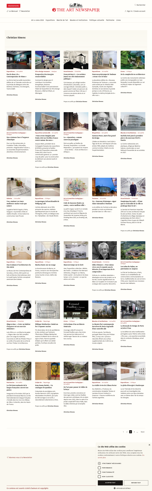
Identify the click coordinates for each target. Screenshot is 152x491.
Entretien (78, 71)
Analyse (54, 71)
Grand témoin (68, 71)
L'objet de (38, 321)
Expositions (11, 71)
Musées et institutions (128, 133)
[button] (123, 488)
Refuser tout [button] (136, 483)
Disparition (96, 133)
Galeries (9, 198)
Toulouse (95, 198)
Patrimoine (10, 382)
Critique (129, 71)
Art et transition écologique (16, 133)
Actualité (20, 71)
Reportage (46, 321)
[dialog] (124, 466)
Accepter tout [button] (110, 483)
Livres (123, 71)
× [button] (149, 445)
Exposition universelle (42, 133)
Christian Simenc (12, 95)
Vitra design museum (42, 71)
